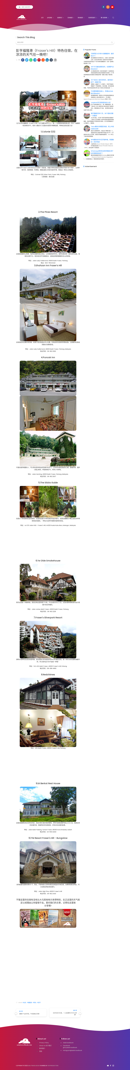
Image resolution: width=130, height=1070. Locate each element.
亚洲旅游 (70, 17)
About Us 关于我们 (45, 1046)
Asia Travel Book (33, 1065)
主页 (42, 17)
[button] (22, 59)
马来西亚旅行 (92, 17)
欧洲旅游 (80, 17)
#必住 (24, 1002)
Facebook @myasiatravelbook (70, 1047)
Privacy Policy (44, 1043)
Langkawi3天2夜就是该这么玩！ (101, 103)
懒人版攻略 (104, 17)
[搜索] (113, 17)
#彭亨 (39, 1002)
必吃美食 (49, 17)
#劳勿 (34, 1002)
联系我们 (42, 1048)
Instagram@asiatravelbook (72, 1050)
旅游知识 (59, 17)
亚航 (40, 1051)
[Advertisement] (48, 75)
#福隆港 (29, 1002)
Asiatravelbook (68, 1043)
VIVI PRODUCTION (53, 1065)
